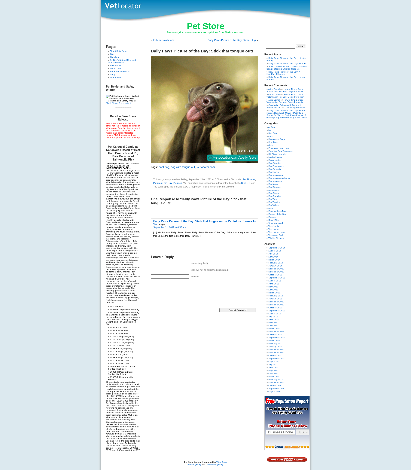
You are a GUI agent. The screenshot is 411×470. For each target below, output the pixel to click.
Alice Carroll (274, 89)
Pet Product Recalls (120, 71)
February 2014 (275, 263)
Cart (112, 54)
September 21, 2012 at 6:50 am (169, 227)
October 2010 (275, 355)
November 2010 (276, 352)
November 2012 (276, 304)
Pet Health (273, 172)
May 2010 (273, 370)
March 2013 (274, 293)
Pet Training (274, 202)
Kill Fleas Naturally (277, 154)
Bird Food (273, 133)
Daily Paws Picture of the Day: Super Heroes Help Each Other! (287, 116)
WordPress (221, 462)
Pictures (177, 183)
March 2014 (274, 260)
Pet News (273, 184)
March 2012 (274, 328)
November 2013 (276, 272)
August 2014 (274, 251)
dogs (270, 145)
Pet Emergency (276, 166)
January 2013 (275, 298)
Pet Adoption (274, 160)
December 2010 (276, 349)
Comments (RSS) (214, 464)
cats (270, 136)
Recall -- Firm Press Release (123, 118)
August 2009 (274, 391)
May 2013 (273, 287)
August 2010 (274, 361)
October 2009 (275, 385)
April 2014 (273, 257)
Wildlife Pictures (276, 238)
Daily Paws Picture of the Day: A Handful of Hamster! (283, 73)
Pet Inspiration (275, 175)
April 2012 (273, 325)
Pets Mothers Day (277, 211)
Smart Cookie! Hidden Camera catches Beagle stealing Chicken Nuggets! (287, 67)
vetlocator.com (206, 167)
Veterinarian (274, 226)
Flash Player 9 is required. (119, 103)
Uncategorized (275, 223)
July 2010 (273, 364)
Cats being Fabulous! (295, 107)
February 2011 (275, 343)
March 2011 (274, 340)
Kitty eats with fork (163, 40)
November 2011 (276, 331)
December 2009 (276, 382)
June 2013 (273, 284)
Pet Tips (272, 199)
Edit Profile (115, 65)
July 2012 (273, 316)
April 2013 (273, 290)
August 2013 (274, 281)
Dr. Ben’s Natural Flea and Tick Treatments (122, 61)
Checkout (114, 57)
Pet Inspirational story (279, 178)
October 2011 (275, 334)
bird (270, 130)
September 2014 (276, 248)
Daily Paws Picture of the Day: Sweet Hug (231, 40)
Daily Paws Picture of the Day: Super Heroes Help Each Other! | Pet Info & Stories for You (286, 112)
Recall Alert (273, 220)
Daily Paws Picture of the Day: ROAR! (287, 63)
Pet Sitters (273, 193)
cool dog (164, 167)
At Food (272, 127)
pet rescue (273, 190)
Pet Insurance (275, 181)
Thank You (115, 77)
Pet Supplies (274, 196)
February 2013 (275, 295)
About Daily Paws (118, 51)
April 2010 (273, 373)
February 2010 (275, 379)
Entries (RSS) (194, 464)
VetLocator (273, 229)
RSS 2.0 (245, 183)
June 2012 (273, 319)
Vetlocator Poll (275, 235)
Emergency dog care (278, 148)
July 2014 (273, 254)
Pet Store (205, 26)
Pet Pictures (249, 179)
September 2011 (276, 337)
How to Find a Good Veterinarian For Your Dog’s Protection (285, 90)
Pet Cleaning (274, 163)
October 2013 (275, 275)
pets (270, 208)
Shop (112, 74)
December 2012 (276, 301)
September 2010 (276, 358)
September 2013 (276, 278)
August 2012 (274, 313)
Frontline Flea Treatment (280, 151)
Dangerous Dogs (276, 139)
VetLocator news (276, 232)
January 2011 (275, 346)
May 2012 (273, 322)
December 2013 (276, 269)
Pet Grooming (275, 169)
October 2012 (275, 307)
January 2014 (275, 266)
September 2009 (276, 388)
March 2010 (274, 376)
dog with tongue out (183, 167)
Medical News (275, 157)
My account (115, 68)
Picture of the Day (162, 183)
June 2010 (273, 367)
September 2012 (276, 310)
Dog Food (273, 142)
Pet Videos (273, 205)
